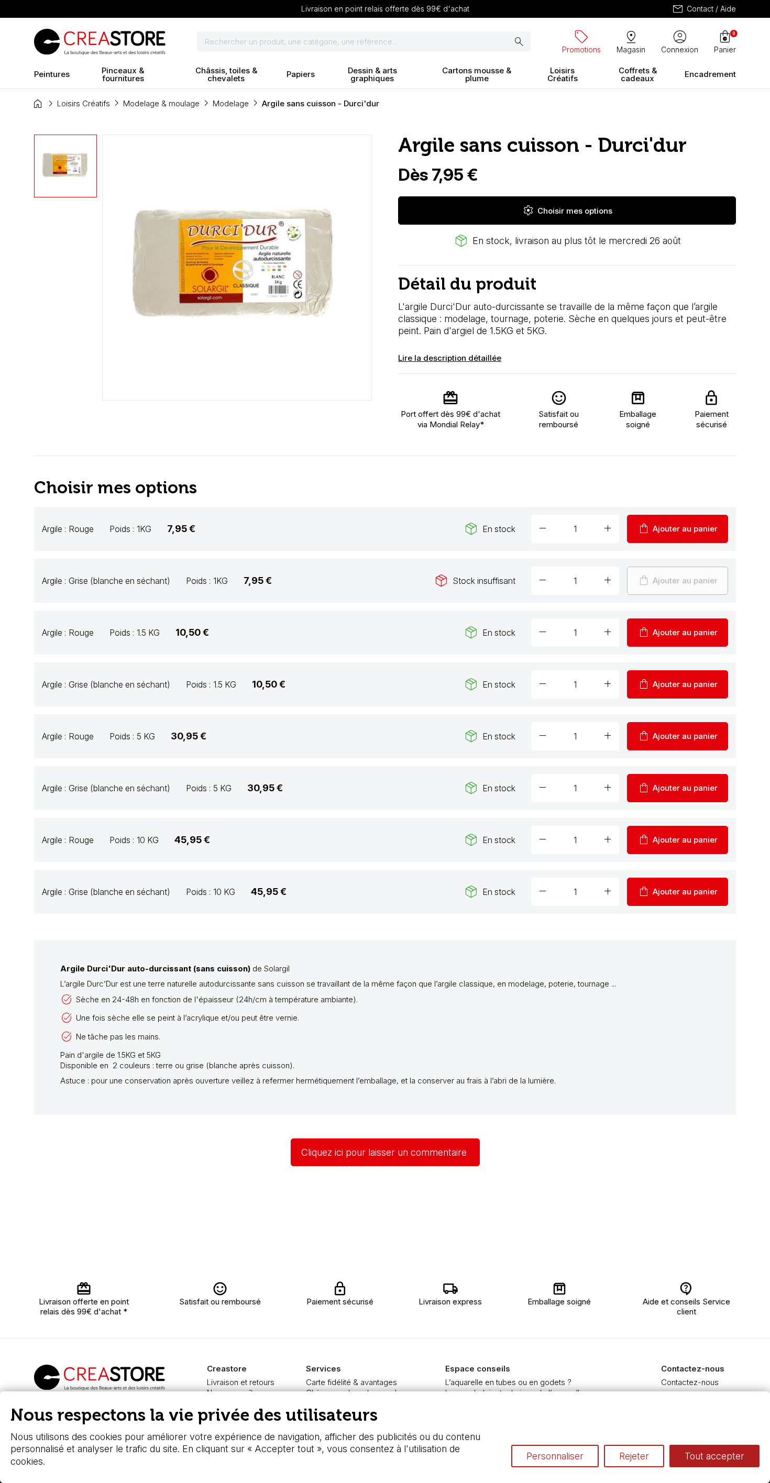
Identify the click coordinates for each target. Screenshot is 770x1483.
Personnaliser (555, 1456)
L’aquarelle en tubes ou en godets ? (508, 1382)
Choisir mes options (567, 210)
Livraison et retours (240, 1382)
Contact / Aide (704, 9)
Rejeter (634, 1456)
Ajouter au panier (677, 529)
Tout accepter (714, 1456)
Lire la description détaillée (449, 358)
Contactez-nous (690, 1382)
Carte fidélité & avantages (351, 1382)
